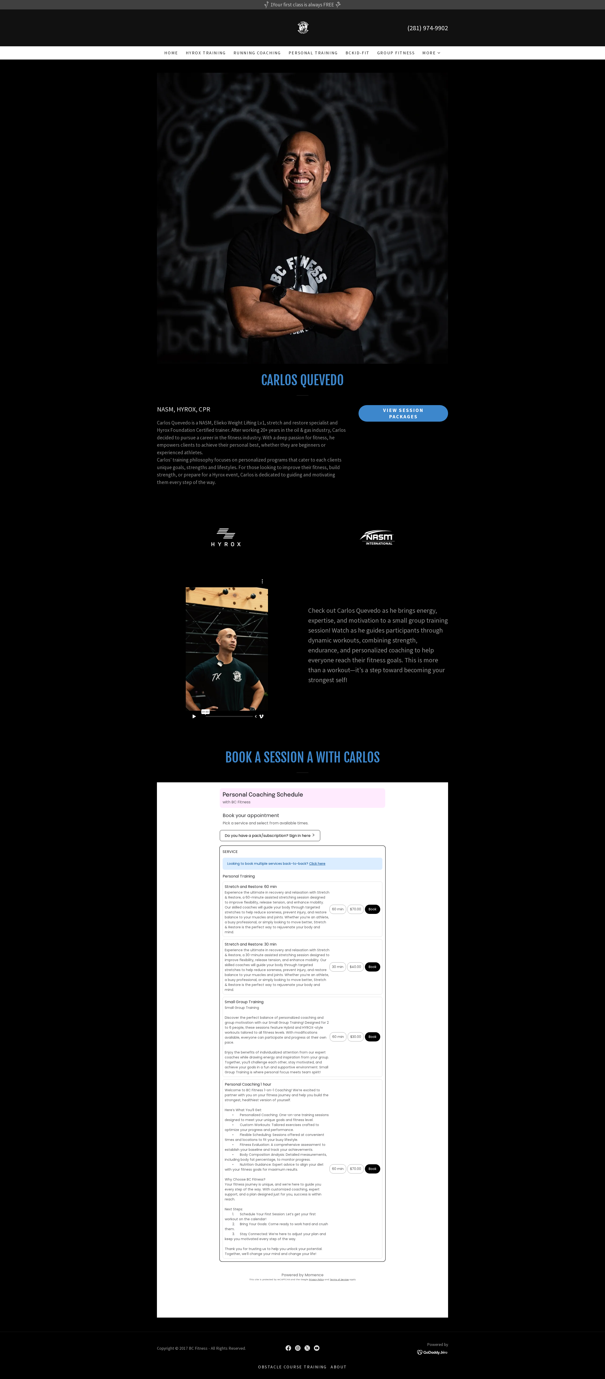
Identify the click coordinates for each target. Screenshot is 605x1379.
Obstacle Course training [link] (292, 1367)
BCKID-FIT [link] (358, 53)
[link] (302, 27)
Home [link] (171, 53)
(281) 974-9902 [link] (427, 28)
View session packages (403, 413)
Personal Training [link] (313, 53)
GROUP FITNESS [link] (396, 53)
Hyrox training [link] (206, 53)
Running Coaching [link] (257, 53)
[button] (431, 53)
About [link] (339, 1367)
